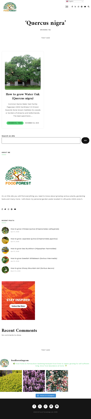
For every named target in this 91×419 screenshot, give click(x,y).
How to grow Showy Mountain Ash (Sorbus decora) (32, 268)
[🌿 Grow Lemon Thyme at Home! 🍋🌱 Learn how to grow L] (11, 381)
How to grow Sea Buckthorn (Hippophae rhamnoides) (33, 249)
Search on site (8, 136)
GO (85, 140)
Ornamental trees (15, 123)
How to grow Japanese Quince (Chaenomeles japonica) (34, 239)
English (70, 1)
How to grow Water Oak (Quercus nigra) (23, 96)
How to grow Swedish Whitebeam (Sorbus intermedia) (34, 258)
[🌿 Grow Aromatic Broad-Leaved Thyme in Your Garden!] (34, 381)
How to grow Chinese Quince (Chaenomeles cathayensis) (35, 229)
